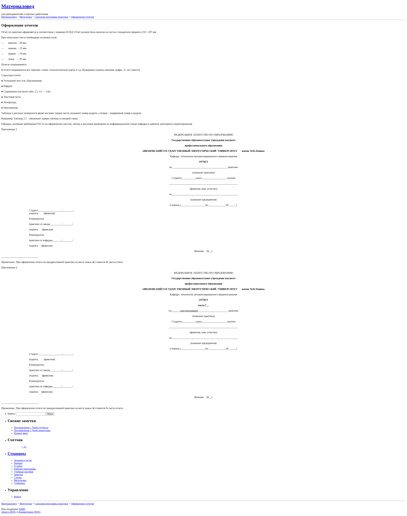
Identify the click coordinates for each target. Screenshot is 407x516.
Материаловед (17, 6)
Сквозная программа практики (51, 17)
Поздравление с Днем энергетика (32, 430)
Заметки (18, 474)
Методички (26, 17)
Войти (17, 496)
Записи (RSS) (8, 512)
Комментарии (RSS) (29, 512)
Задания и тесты (23, 460)
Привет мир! (21, 433)
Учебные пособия (23, 471)
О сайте (18, 466)
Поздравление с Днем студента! (31, 427)
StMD (22, 509)
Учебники (19, 483)
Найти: (11, 413)
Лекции (18, 463)
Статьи (18, 477)
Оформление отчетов (82, 17)
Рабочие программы (25, 469)
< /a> (24, 446)
